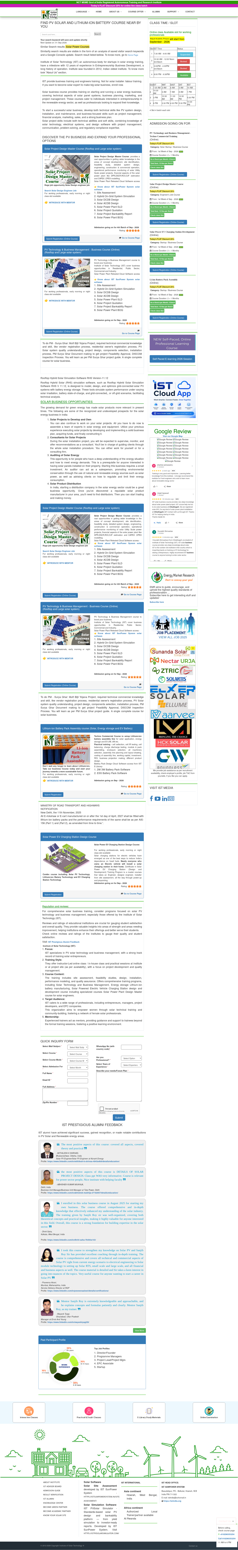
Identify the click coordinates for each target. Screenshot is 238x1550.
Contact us (193, 1546)
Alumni (156, 11)
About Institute (51, 1482)
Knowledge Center (53, 1503)
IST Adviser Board (52, 1486)
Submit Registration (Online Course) (62, 238)
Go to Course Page (131, 237)
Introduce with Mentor (62, 202)
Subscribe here (157, 602)
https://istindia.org (172, 1500)
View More (139, 1330)
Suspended (185, 54)
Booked (183, 61)
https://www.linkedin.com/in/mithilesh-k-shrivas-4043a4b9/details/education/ (84, 1161)
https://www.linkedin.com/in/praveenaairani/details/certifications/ (78, 1290)
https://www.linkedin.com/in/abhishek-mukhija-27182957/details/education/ (83, 1192)
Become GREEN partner (55, 1507)
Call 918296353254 (227, 1538)
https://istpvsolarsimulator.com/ (101, 1533)
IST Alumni (48, 1498)
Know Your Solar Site (54, 1515)
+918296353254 (227, 1534)
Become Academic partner (57, 1511)
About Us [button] (114, 11)
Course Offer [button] (135, 11)
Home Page (133, 55)
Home (99, 11)
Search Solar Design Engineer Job (60, 190)
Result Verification (53, 1494)
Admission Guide (51, 1490)
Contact (190, 11)
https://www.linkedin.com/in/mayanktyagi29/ (68, 1322)
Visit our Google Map (173, 436)
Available (184, 75)
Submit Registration (53, 794)
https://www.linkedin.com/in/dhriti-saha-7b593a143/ (72, 1239)
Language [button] (81, 11)
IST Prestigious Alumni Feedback (63, 941)
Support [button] (172, 11)
